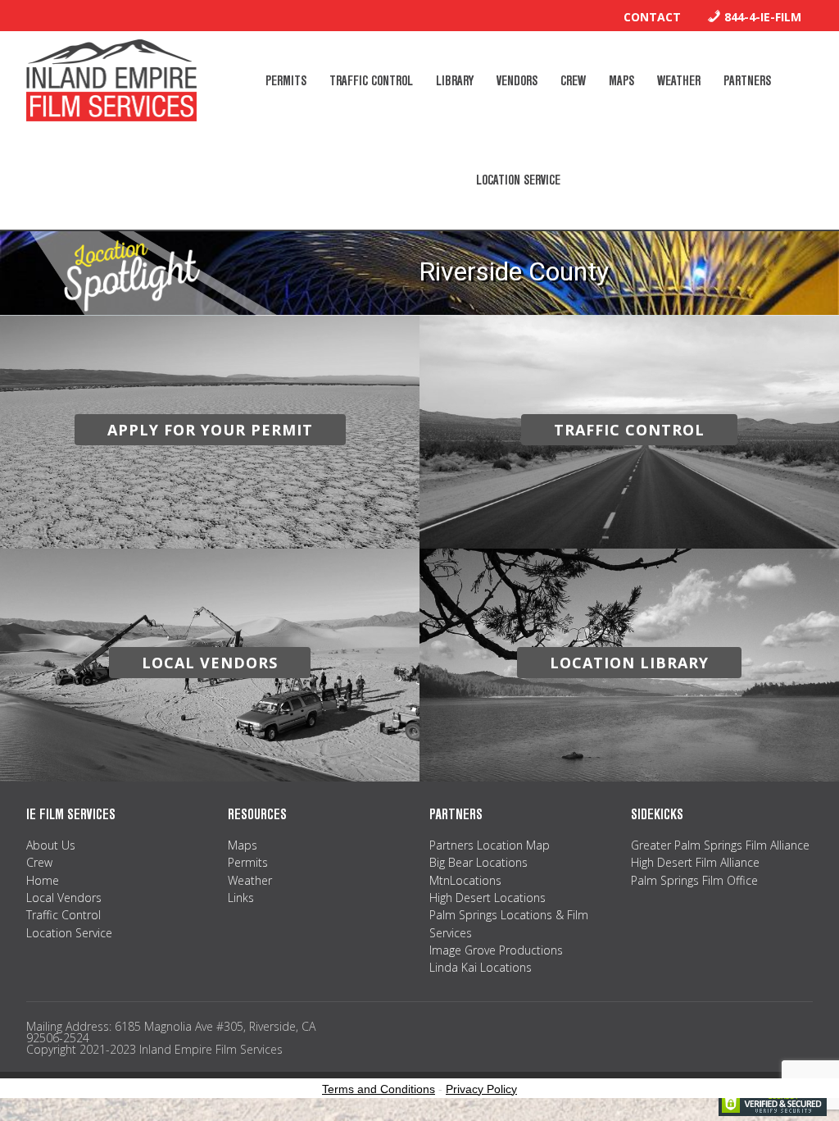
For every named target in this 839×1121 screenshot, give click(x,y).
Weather (250, 880)
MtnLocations (465, 880)
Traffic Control (63, 915)
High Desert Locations (487, 897)
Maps (242, 845)
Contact (652, 17)
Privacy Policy (481, 1089)
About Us (50, 845)
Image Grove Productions (496, 950)
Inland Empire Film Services (111, 80)
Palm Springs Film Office (694, 880)
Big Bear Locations (478, 862)
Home (42, 880)
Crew (39, 862)
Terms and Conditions (378, 1089)
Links (241, 897)
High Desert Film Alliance (695, 862)
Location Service (69, 933)
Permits (248, 862)
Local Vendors (64, 897)
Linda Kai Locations (480, 967)
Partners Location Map (489, 845)
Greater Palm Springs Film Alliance (720, 845)
